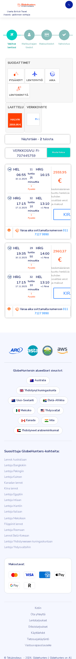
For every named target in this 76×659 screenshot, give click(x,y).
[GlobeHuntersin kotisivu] (26, 5)
